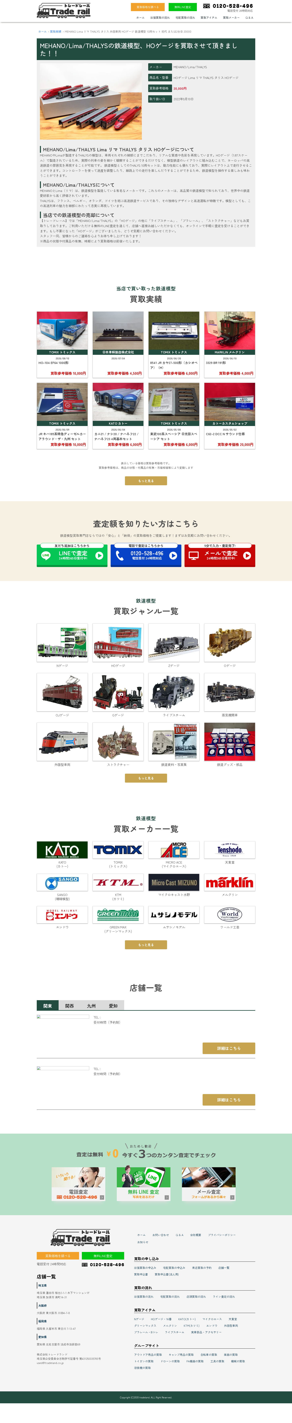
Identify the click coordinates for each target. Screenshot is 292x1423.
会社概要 (195, 1235)
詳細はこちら (229, 1048)
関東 (47, 1005)
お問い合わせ (160, 1235)
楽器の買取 (231, 1355)
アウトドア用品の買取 (148, 1355)
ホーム (140, 17)
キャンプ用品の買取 (181, 1355)
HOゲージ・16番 (161, 1319)
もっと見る (146, 480)
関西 (69, 1005)
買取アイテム (209, 17)
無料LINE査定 (182, 7)
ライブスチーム (174, 1332)
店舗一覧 (223, 1268)
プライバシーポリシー (222, 1235)
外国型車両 (231, 1326)
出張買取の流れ (160, 17)
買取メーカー (231, 17)
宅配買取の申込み (174, 1268)
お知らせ (142, 1242)
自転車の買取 (208, 1355)
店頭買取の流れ (196, 1296)
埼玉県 (42, 1285)
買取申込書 (141, 1274)
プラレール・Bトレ (146, 1332)
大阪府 (42, 1305)
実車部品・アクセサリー (206, 1332)
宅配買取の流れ (185, 17)
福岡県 (42, 1321)
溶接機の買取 (142, 1368)
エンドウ (211, 1326)
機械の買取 (238, 1361)
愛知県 (42, 1337)
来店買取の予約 (202, 1268)
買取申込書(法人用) (167, 1274)
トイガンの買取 (144, 1361)
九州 (91, 1005)
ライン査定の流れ (224, 1296)
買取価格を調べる (148, 7)
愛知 (113, 1005)
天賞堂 (233, 1319)
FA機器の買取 (195, 1361)
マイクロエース (212, 1319)
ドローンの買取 (170, 1361)
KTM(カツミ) (191, 1326)
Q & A (249, 17)
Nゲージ (139, 1319)
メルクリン (170, 1326)
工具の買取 (217, 1361)
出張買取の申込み (145, 1268)
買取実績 (55, 31)
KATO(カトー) (187, 1319)
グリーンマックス (145, 1326)
